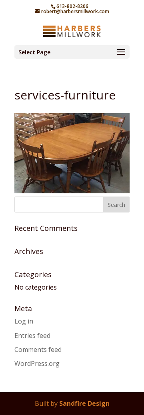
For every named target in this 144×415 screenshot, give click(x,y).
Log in (23, 321)
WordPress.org (37, 363)
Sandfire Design (84, 403)
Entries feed (32, 335)
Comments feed (38, 349)
